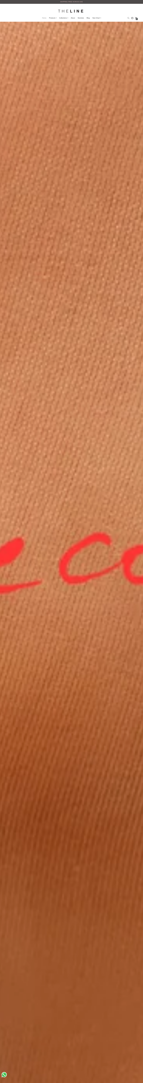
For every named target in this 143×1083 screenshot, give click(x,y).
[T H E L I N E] (71, 11)
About (73, 18)
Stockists (81, 18)
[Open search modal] (128, 18)
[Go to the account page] (132, 18)
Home (44, 18)
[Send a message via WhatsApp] (4, 1075)
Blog (88, 18)
